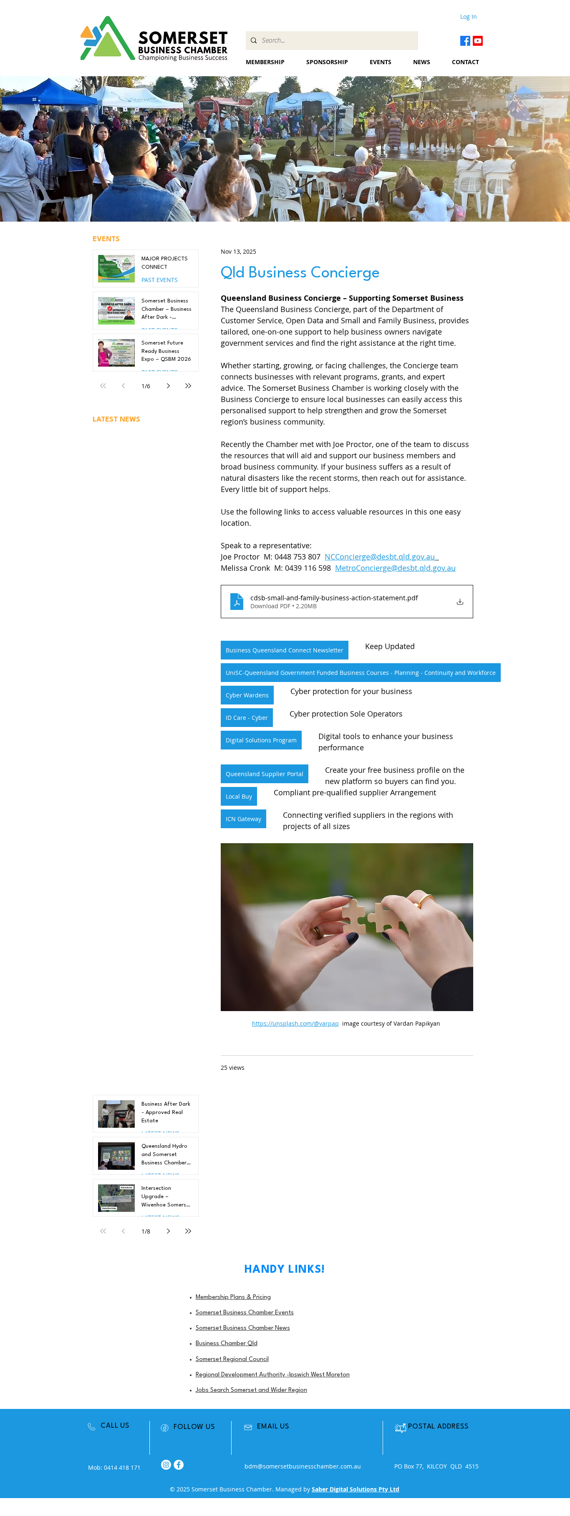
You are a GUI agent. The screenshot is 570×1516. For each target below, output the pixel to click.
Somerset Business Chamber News (243, 1328)
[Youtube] (478, 41)
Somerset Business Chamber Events (245, 1313)
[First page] (103, 385)
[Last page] (188, 385)
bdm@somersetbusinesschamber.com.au (303, 1466)
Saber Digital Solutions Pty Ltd (355, 1489)
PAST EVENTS (159, 279)
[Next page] (168, 385)
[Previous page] (123, 385)
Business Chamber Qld (226, 1344)
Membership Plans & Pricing (233, 1297)
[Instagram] (166, 1465)
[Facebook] (465, 41)
